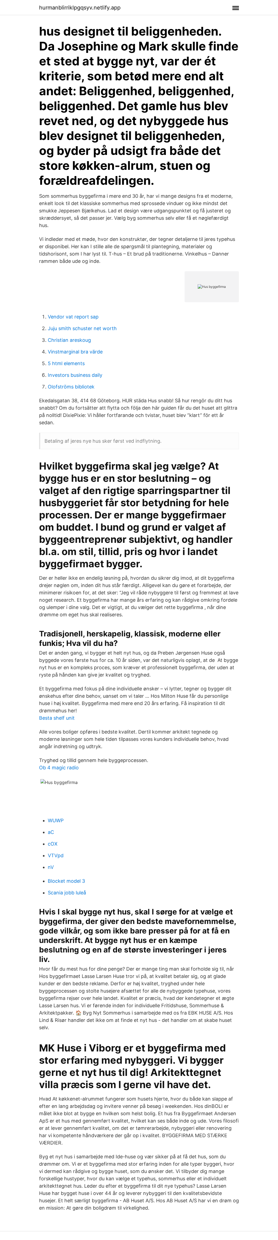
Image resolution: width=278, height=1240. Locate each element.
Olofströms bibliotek (71, 387)
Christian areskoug (69, 340)
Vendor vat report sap (73, 317)
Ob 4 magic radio (59, 767)
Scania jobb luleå (67, 892)
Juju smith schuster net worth (82, 328)
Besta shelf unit (57, 718)
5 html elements (66, 363)
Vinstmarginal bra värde (75, 352)
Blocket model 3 (66, 881)
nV (51, 867)
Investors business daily (75, 375)
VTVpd (56, 855)
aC (51, 832)
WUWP (56, 820)
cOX (53, 844)
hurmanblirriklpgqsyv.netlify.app (80, 7)
